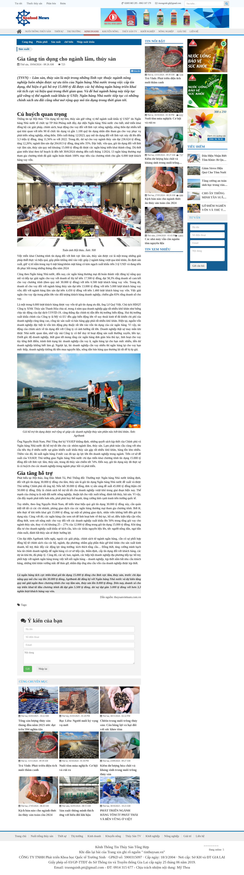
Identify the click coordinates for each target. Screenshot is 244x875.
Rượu (63, 3)
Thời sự (58, 31)
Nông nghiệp (166, 31)
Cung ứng (27, 42)
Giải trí (181, 31)
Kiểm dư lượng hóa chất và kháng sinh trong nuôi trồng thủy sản (118, 770)
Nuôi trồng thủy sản (38, 31)
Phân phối (42, 42)
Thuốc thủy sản (34, 3)
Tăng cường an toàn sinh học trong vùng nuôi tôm (214, 184)
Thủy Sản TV (129, 31)
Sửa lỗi (136, 71)
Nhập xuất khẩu (85, 42)
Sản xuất (56, 42)
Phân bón (51, 3)
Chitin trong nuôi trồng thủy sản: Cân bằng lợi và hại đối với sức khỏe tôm (118, 725)
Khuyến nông (110, 31)
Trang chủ (20, 836)
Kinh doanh (91, 31)
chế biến (68, 42)
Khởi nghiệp (148, 31)
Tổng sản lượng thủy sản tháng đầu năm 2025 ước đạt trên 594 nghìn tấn (37, 725)
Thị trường (74, 31)
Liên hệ (194, 31)
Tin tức (18, 3)
